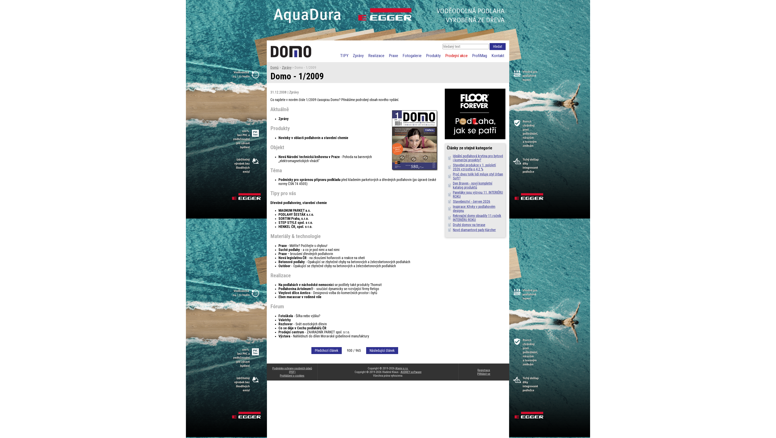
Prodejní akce (456, 55)
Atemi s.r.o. (401, 368)
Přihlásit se (483, 374)
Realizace (376, 55)
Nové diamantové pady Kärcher (474, 230)
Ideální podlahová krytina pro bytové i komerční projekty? (478, 158)
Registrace (484, 370)
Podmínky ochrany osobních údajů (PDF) (292, 370)
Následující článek (382, 351)
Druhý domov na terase (469, 225)
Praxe (393, 55)
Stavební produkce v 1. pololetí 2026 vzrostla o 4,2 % (474, 167)
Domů (274, 68)
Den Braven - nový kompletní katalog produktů (472, 185)
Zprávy (358, 55)
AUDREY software (411, 372)
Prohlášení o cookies (292, 375)
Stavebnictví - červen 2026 (471, 202)
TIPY (344, 55)
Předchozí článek (326, 351)
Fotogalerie (412, 55)
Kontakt (497, 55)
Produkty (433, 55)
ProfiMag (479, 55)
